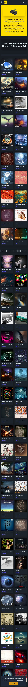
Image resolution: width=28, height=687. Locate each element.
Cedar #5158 (5, 166)
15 (25, 251)
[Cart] (26, 2)
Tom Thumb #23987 (20, 204)
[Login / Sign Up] (23, 2)
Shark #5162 (5, 420)
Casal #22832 (19, 382)
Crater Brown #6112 (20, 420)
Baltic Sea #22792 (6, 269)
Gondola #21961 (6, 382)
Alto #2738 (4, 570)
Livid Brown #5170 (6, 223)
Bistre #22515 (19, 72)
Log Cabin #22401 (6, 307)
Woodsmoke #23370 (20, 551)
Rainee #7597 (5, 129)
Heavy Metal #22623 (7, 476)
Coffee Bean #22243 (7, 344)
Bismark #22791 (5, 185)
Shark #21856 (19, 627)
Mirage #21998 (5, 288)
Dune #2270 (5, 457)
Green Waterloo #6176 (7, 551)
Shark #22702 (19, 589)
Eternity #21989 (19, 241)
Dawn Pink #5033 (20, 223)
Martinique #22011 (20, 129)
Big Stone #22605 (20, 476)
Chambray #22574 (20, 147)
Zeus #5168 (18, 514)
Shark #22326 (19, 307)
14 (22, 251)
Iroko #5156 (18, 457)
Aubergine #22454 (20, 664)
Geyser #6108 (19, 326)
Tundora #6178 (5, 326)
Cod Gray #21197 (19, 269)
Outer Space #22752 (7, 495)
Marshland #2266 (20, 288)
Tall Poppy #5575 (6, 664)
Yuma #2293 (5, 627)
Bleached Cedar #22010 (21, 91)
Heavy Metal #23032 (7, 110)
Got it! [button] (13, 683)
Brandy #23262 (5, 147)
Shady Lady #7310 (20, 110)
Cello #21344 (19, 401)
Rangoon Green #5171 (21, 438)
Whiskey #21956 (6, 438)
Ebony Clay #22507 (20, 608)
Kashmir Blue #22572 (20, 166)
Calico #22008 (5, 241)
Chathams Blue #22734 (7, 532)
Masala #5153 (19, 532)
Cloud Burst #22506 (6, 589)
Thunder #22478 (19, 344)
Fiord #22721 (5, 514)
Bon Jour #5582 (19, 495)
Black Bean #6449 (6, 363)
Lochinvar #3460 (6, 645)
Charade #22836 (6, 608)
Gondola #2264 (19, 570)
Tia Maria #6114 (5, 204)
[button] (2, 2)
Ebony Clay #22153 (6, 72)
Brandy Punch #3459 (7, 401)
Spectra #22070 (19, 645)
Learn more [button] (20, 680)
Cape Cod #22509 (6, 91)
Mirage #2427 (19, 363)
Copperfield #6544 (20, 185)
